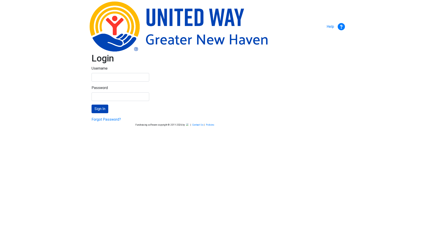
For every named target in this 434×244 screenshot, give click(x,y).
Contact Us (197, 125)
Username (100, 68)
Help (332, 26)
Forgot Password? (106, 119)
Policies (210, 125)
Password (100, 88)
